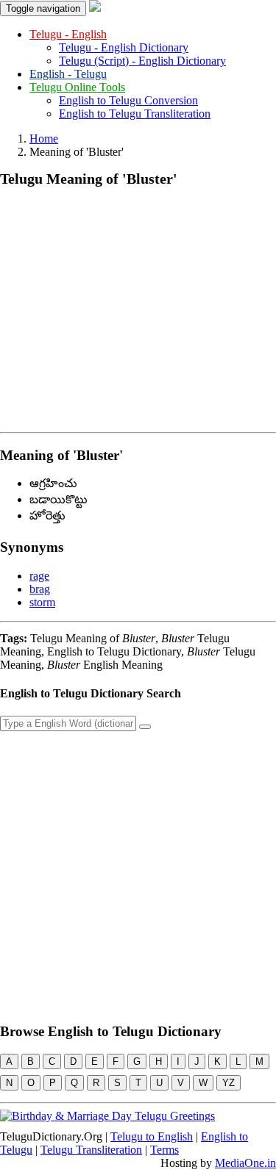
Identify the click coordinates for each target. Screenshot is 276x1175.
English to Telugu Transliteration (134, 113)
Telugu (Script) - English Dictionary (142, 60)
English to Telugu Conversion (128, 100)
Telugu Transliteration (91, 1149)
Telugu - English (68, 34)
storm (42, 602)
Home (43, 138)
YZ (228, 1082)
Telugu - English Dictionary (123, 47)
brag (39, 589)
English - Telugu (68, 74)
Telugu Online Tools (77, 87)
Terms (164, 1149)
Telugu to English (151, 1136)
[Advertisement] (138, 306)
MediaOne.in (245, 1163)
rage (39, 575)
